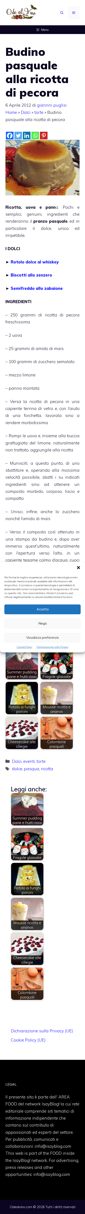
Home (11, 112)
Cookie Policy (24, 646)
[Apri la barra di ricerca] (62, 12)
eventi (29, 761)
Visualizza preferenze (42, 637)
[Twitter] (18, 135)
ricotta (47, 768)
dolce (17, 768)
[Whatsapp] (35, 135)
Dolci (26, 112)
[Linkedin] (27, 135)
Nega (42, 623)
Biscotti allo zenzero (31, 275)
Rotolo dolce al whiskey (35, 262)
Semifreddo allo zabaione (37, 288)
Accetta (43, 609)
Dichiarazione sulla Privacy (52, 646)
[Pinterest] (44, 135)
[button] (78, 568)
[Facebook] (10, 135)
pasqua (31, 768)
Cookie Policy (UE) (28, 1040)
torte (38, 112)
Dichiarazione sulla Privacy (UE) (42, 1030)
